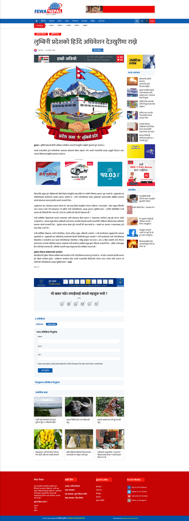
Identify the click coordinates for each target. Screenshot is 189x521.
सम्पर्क (76, 518)
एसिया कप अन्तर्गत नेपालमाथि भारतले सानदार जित (146, 115)
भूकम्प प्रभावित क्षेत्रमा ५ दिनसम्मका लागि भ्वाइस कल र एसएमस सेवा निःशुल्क (147, 94)
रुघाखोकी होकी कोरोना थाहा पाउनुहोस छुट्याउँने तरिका (147, 199)
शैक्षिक (93, 21)
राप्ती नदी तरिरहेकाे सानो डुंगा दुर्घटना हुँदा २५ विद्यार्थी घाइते (45, 421)
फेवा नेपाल (40, 50)
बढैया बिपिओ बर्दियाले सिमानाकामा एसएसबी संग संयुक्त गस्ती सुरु (78, 453)
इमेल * (39, 355)
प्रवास (67, 21)
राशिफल (60, 25)
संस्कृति (85, 25)
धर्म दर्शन (84, 21)
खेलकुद (98, 493)
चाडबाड (51, 25)
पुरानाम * (40, 346)
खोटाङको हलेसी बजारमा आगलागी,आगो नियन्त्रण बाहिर (145, 82)
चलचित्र (69, 25)
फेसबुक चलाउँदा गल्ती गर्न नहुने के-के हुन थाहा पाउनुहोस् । (146, 232)
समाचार (51, 21)
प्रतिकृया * (40, 337)
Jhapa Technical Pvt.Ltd (130, 518)
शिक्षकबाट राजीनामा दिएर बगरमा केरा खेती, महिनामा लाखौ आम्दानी (47, 453)
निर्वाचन (77, 25)
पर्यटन (60, 21)
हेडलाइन (98, 486)
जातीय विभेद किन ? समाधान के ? (143, 207)
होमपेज (43, 21)
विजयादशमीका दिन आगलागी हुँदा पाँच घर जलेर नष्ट (147, 244)
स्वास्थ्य (98, 497)
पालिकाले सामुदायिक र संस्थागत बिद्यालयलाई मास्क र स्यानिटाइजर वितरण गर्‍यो (109, 455)
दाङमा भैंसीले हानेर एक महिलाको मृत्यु (78, 421)
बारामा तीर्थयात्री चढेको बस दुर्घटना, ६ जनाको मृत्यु (146, 138)
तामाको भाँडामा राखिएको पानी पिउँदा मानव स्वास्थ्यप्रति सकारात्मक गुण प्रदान (146, 127)
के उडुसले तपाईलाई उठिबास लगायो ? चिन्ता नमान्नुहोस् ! (146, 221)
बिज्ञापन (71, 518)
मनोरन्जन (75, 21)
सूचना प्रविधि (100, 500)
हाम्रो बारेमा (82, 518)
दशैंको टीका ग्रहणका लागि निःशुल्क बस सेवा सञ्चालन (147, 104)
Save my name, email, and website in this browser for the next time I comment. (70, 363)
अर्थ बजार (101, 21)
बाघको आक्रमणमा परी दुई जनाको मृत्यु (109, 421)
